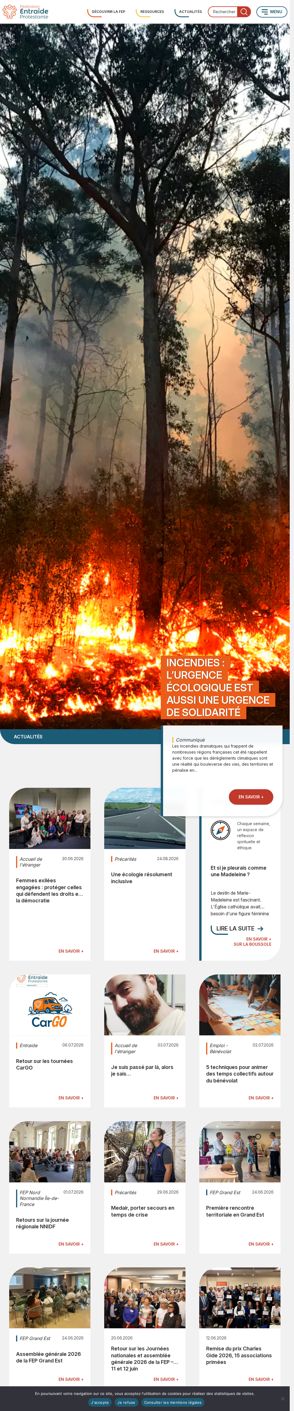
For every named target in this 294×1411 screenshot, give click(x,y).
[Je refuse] (282, 1399)
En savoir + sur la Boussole (252, 942)
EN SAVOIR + (251, 796)
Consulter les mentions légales (173, 1402)
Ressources (152, 11)
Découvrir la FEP (108, 11)
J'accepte (100, 1402)
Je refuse (126, 1402)
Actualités (190, 11)
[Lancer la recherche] (244, 11)
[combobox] (229, 11)
